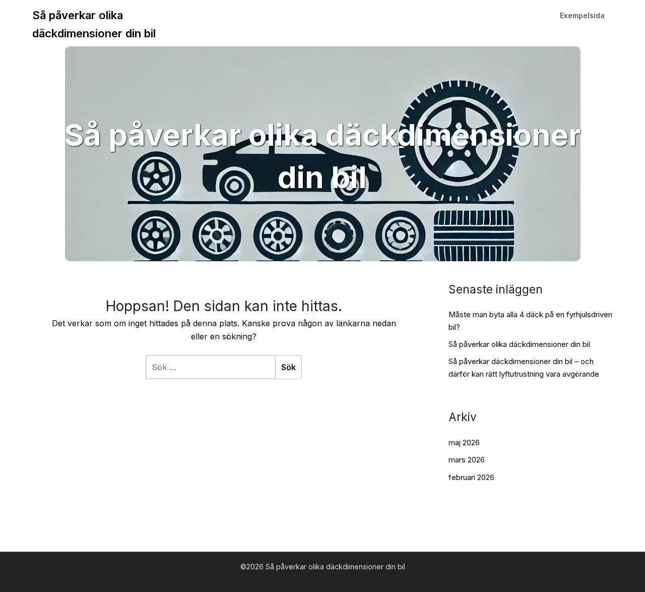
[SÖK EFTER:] (210, 367)
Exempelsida (582, 15)
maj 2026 (464, 442)
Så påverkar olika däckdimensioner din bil (94, 24)
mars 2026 (466, 459)
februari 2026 (471, 477)
